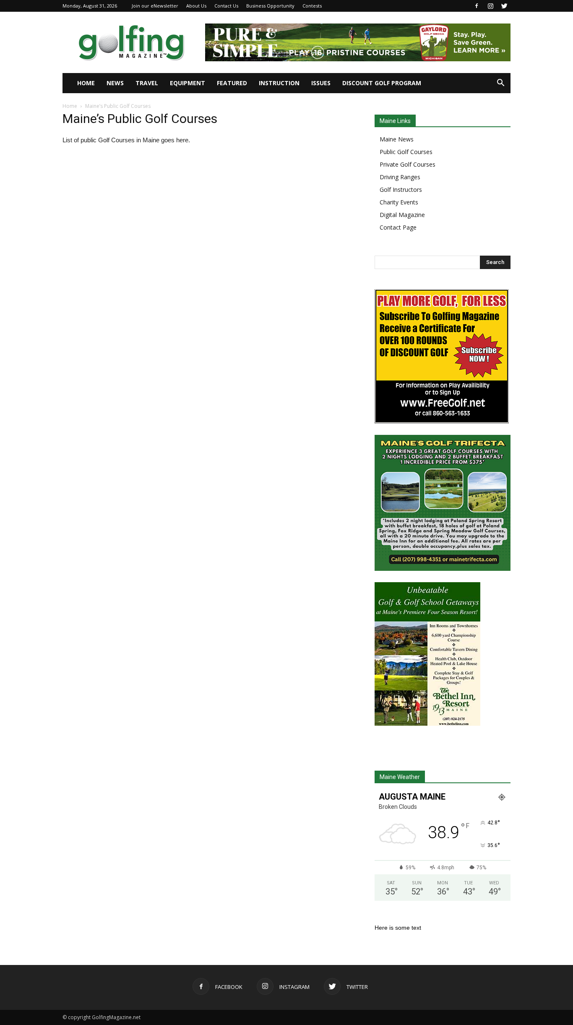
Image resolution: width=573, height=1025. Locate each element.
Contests (312, 6)
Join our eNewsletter (155, 6)
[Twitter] (504, 6)
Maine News (397, 139)
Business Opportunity (270, 6)
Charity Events (399, 202)
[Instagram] (490, 6)
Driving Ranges (400, 177)
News (115, 83)
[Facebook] (476, 6)
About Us (196, 6)
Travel (146, 83)
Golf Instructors (401, 189)
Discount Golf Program (381, 83)
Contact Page (398, 227)
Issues (321, 83)
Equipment (187, 83)
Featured (232, 83)
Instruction (279, 83)
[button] (500, 83)
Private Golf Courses (407, 164)
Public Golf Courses (406, 152)
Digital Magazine (402, 215)
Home (86, 83)
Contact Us (226, 6)
